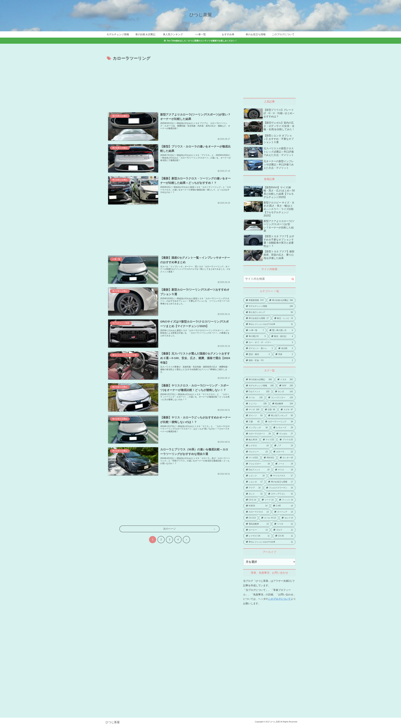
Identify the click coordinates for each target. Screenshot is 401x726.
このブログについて (279, 599)
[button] (292, 279)
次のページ (169, 528)
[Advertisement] (169, 85)
